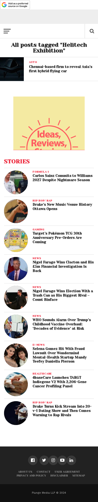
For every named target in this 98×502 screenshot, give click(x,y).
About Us (25, 471)
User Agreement (67, 471)
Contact (43, 471)
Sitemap (78, 475)
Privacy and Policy (31, 475)
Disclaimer (59, 475)
